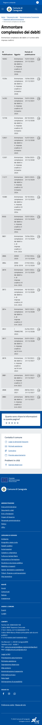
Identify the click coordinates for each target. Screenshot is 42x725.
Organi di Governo (8, 517)
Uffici (3, 527)
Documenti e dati (7, 510)
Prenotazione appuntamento (11, 657)
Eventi (3, 610)
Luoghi (3, 613)
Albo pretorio (6, 668)
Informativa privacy (8, 674)
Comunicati (5, 591)
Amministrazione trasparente (12, 671)
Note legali (5, 678)
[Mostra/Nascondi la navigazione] (2, 9)
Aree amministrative (8, 506)
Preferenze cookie (7, 705)
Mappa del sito (20, 705)
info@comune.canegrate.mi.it (16, 649)
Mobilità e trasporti (8, 566)
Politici (3, 524)
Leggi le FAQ (5, 654)
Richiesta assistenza (8, 661)
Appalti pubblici (6, 545)
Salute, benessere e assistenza (12, 569)
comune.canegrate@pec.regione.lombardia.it (21, 647)
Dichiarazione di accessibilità (11, 681)
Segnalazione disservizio (10, 664)
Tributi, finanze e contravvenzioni (13, 573)
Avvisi (3, 588)
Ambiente (4, 539)
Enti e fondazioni (7, 513)
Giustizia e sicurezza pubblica (12, 563)
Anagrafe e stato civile (9, 542)
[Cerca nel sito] (36, 9)
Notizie (3, 595)
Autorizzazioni (6, 549)
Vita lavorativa (6, 576)
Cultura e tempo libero (9, 556)
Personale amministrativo (10, 520)
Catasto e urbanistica (9, 552)
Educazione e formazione (10, 559)
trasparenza (5, 598)
